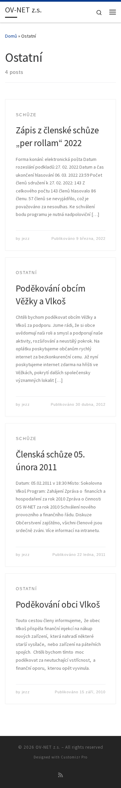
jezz (26, 238)
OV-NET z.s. (48, 747)
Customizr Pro (74, 757)
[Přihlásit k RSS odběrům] (60, 775)
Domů (11, 36)
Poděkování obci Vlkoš (58, 604)
